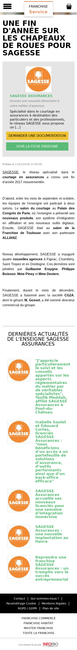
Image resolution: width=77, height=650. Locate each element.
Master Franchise (38, 628)
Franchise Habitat (38, 623)
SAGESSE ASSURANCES (31, 96)
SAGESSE (10, 172)
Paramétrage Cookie (21, 603)
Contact (19, 598)
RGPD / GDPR (27, 608)
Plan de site (51, 608)
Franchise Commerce (39, 618)
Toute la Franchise (38, 633)
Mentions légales (54, 603)
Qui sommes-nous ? (45, 598)
